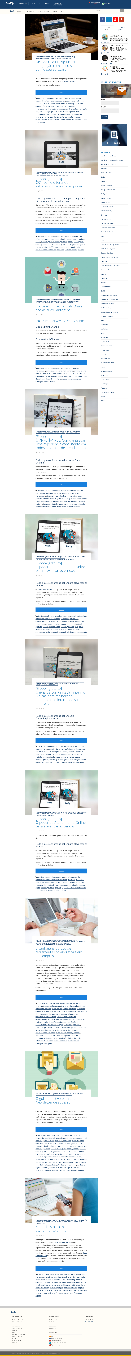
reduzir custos (71, 1030)
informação (51, 1025)
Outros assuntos (67, 302)
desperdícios (82, 1011)
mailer (47, 114)
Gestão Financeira (107, 316)
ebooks (51, 244)
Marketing (59, 302)
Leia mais (61, 92)
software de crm (71, 250)
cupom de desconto (57, 101)
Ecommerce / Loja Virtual (71, 1093)
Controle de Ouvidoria (108, 232)
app (38, 1135)
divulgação (40, 621)
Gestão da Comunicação (48, 302)
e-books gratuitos (60, 242)
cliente (78, 98)
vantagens (40, 381)
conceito (39, 373)
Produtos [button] (22, 3)
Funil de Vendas (106, 287)
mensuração (46, 1167)
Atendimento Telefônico (109, 164)
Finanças (104, 282)
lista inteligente (69, 111)
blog (53, 1135)
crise (54, 1011)
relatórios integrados (44, 1035)
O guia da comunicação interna (47, 762)
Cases (13, 1332)
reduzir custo (60, 1030)
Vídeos (103, 401)
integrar (39, 111)
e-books (46, 498)
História (14, 1324)
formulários (61, 106)
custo (59, 1011)
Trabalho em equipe (65, 945)
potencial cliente (66, 117)
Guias (102, 320)
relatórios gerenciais (72, 1033)
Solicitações (105, 380)
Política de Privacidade (18, 1320)
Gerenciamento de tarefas (45, 1019)
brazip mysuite (72, 1006)
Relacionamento (49, 175)
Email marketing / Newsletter (55, 813)
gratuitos (59, 759)
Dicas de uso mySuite (67, 58)
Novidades (104, 337)
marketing (55, 114)
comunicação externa (76, 1009)
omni (80, 376)
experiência (67, 373)
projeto (74, 1027)
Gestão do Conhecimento (48, 943)
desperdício (72, 1011)
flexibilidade (40, 1159)
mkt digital (68, 1167)
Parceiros (104, 354)
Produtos (14, 1338)
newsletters (40, 117)
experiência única (79, 373)
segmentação (65, 1170)
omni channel (46, 379)
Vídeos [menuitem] (62, 11)
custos (64, 1011)
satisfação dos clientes (44, 1041)
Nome (103, 99)
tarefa (70, 1041)
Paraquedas (105, 350)
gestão (82, 244)
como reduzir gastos (60, 1009)
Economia (104, 261)
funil (47, 1159)
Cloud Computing (106, 211)
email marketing (67, 103)
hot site (76, 1159)
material (62, 632)
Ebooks (47, 3)
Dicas (42, 58)
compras (79, 1279)
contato (47, 101)
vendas (52, 381)
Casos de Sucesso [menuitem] (43, 11)
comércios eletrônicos (62, 1242)
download (46, 373)
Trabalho (65, 175)
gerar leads (71, 106)
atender (40, 616)
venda (46, 381)
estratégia (39, 1154)
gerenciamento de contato (46, 109)
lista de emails (80, 1162)
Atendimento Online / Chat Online (46, 172)
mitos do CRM (49, 247)
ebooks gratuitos (72, 244)
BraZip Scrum (105, 202)
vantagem (77, 379)
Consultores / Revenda (18, 1334)
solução (81, 250)
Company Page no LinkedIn (58, 1342)
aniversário (41, 98)
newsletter (78, 114)
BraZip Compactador (108, 190)
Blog (40, 3)
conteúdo (58, 1141)
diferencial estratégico (44, 239)
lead (55, 111)
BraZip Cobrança (106, 185)
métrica (67, 1288)
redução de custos (47, 1030)
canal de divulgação (52, 1138)
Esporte (103, 274)
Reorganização (61, 1038)
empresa (44, 1014)
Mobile (103, 333)
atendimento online (44, 589)
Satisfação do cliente (76, 1038)
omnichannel (67, 379)
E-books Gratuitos (74, 433)
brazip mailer (70, 98)
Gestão (49, 173)
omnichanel (57, 379)
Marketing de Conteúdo (67, 1165)
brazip (63, 1006)
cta (60, 1282)
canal (48, 371)
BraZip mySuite (63, 57)
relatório (51, 1033)
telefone (76, 506)
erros (81, 627)
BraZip (59, 1220)
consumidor (40, 1282)
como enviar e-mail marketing (63, 1279)
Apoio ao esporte (17, 1328)
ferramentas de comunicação (70, 1157)
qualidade (79, 247)
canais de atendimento (63, 493)
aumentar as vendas (59, 880)
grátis (48, 376)
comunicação (53, 749)
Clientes (32, 3)
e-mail (76, 101)
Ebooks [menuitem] (54, 11)
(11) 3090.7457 (89, 1321)
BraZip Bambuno (53, 1322)
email (58, 103)
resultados (80, 762)
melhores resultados (43, 506)
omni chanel (57, 506)
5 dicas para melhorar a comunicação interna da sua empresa (60, 746)
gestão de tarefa (49, 1022)
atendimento (42, 236)
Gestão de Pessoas (66, 942)
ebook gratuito (41, 244)
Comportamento (106, 219)
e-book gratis (65, 239)
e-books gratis (46, 242)
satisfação (52, 250)
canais (68, 368)
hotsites (45, 1162)
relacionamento (42, 250)
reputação (83, 632)
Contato (14, 1342)
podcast (48, 1170)
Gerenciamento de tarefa (66, 1017)
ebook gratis (79, 242)
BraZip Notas (52, 1328)
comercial (39, 101)
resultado (72, 762)
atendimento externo (74, 490)
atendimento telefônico (44, 493)
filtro (45, 106)
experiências (40, 376)
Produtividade (105, 358)
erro (76, 627)
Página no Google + (56, 1345)
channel (77, 371)
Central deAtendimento (57, 4)
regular (103, 367)
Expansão (104, 278)
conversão (65, 619)
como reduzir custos (43, 1009)
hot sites (83, 1159)
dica (37, 751)
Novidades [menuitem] (30, 11)
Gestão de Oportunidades (52, 942)
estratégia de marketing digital (56, 1154)
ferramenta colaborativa (67, 1014)
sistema (38, 119)
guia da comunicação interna (75, 759)
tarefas (76, 1041)
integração (82, 109)
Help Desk (60, 943)
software (45, 119)
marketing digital (66, 114)
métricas (73, 1288)
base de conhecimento (51, 1006)
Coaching (104, 215)
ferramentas (53, 1157)
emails (77, 103)
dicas (41, 751)
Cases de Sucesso (107, 207)
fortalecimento (49, 629)
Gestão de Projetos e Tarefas (111, 308)
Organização (105, 342)
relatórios (60, 1033)
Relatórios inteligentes (61, 1035)
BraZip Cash (105, 181)
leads (60, 111)
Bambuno (104, 169)
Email (103, 107)
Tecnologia (58, 175)
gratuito (64, 629)
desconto (69, 101)
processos (39, 1027)
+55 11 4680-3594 (118, 4)
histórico (66, 1285)
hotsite (38, 1162)
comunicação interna (67, 749)
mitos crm (39, 247)
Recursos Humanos (107, 363)
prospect (77, 117)
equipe (77, 757)
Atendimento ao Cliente (43, 57)
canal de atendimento (59, 371)
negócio (81, 1288)
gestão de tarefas (63, 1022)
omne (75, 376)
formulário (52, 106)
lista (59, 1162)
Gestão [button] (19, 11)
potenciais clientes (52, 117)
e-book (56, 239)
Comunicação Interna (72, 682)
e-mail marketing (73, 1282)
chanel (70, 371)
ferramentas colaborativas (46, 1017)
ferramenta (53, 1014)
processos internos (51, 1027)
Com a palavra (16, 1326)
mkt (70, 376)
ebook (53, 103)
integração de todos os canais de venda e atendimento (64, 504)
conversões (73, 619)
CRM (81, 172)
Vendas (72, 559)
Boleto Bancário (106, 173)
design (38, 1143)
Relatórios (55, 945)
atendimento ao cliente (55, 98)
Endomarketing (51, 683)
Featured (39, 504)
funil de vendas (67, 1159)
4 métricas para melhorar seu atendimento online (56, 1274)
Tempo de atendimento (64, 1293)
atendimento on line (62, 616)
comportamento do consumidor (48, 619)
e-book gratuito (77, 239)
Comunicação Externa (72, 172)
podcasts (55, 1170)
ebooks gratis (60, 244)
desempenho (81, 749)
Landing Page (48, 111)
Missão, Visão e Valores (18, 1322)
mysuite (58, 888)
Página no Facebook (56, 1338)
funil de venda (55, 1159)
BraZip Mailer (55, 57)
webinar (74, 1170)
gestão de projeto (69, 1019)
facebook (72, 1154)
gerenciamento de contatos (67, 109)
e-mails (47, 103)
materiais (55, 632)
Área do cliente (16, 1340)
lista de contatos (68, 1162)
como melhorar (41, 749)
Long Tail (39, 1165)
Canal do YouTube (56, 1340)
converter (75, 1141)
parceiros (76, 1025)
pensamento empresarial (65, 247)
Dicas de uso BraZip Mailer (52, 58)
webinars (81, 1170)
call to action (40, 1279)
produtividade (65, 1027)
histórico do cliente (78, 1285)
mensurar (55, 1167)
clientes (75, 236)
